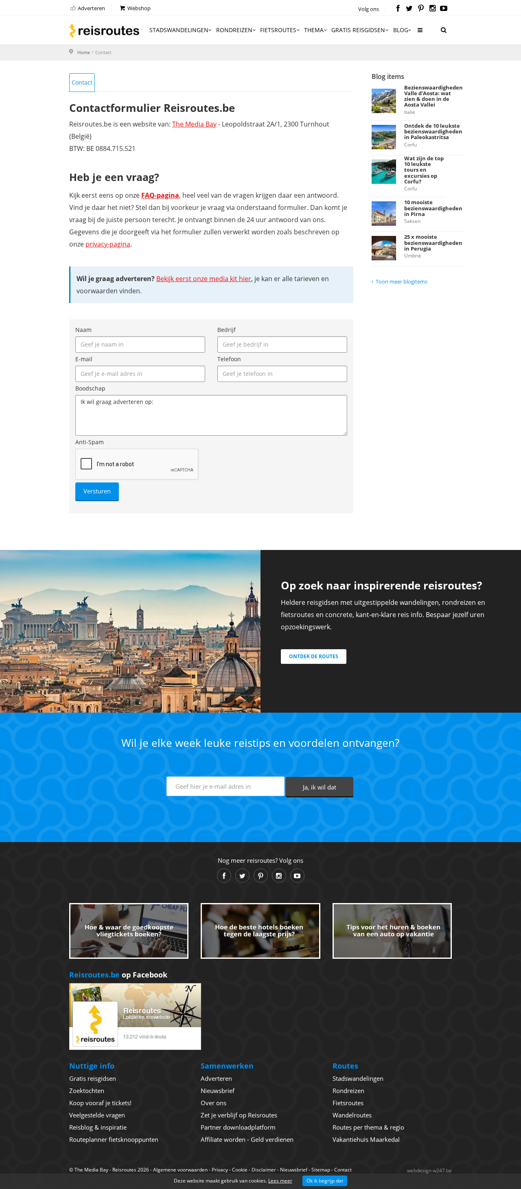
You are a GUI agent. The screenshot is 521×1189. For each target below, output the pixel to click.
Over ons (213, 1103)
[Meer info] (419, 33)
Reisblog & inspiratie (98, 1127)
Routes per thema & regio (368, 1127)
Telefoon (229, 359)
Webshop (138, 8)
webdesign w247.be (429, 1170)
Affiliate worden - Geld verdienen (247, 1139)
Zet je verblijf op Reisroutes (239, 1115)
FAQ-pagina (160, 195)
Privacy (220, 1169)
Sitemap (320, 1169)
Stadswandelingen (178, 30)
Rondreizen (234, 30)
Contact (82, 82)
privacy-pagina (107, 244)
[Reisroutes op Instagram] (432, 9)
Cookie (239, 1169)
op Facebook (118, 975)
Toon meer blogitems (401, 281)
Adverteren (91, 8)
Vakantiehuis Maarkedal (366, 1139)
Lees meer (280, 1180)
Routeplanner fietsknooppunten (113, 1139)
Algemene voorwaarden (180, 1169)
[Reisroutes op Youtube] (444, 9)
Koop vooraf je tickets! (100, 1103)
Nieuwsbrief (217, 1090)
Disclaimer (264, 1169)
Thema (314, 30)
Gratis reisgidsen (358, 30)
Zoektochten (86, 1090)
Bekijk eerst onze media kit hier (203, 278)
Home (83, 52)
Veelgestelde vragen (97, 1115)
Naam (83, 330)
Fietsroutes (278, 30)
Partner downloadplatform (238, 1127)
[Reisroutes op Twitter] (409, 9)
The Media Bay (194, 124)
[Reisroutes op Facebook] (398, 9)
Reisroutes (104, 30)
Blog (400, 30)
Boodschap (90, 388)
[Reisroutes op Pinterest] (421, 9)
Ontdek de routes (313, 656)
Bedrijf (226, 330)
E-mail (83, 359)
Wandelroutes (352, 1115)
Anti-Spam (89, 442)
